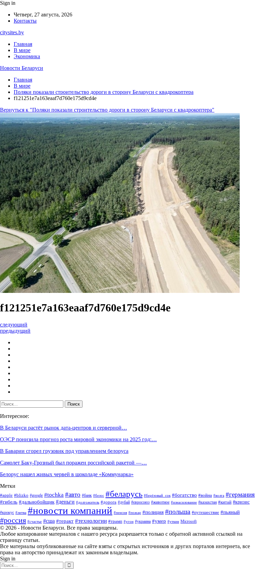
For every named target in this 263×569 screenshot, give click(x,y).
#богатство (184, 495)
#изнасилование (184, 502)
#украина (143, 521)
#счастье (34, 521)
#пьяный (230, 512)
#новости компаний (70, 510)
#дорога (108, 502)
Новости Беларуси (21, 68)
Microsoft (188, 521)
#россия (13, 520)
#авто (72, 494)
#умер (159, 521)
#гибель (8, 502)
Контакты (25, 21)
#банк (87, 495)
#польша (177, 511)
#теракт (65, 521)
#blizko (21, 495)
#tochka (54, 495)
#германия (240, 494)
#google (36, 495)
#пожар (134, 513)
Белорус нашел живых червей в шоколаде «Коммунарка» (67, 474)
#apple (6, 495)
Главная (23, 44)
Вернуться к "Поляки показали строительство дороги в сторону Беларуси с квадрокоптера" (107, 110)
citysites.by (12, 32)
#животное (160, 502)
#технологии (91, 521)
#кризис (241, 502)
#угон (129, 521)
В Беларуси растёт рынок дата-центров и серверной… (63, 428)
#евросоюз (140, 502)
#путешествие (205, 512)
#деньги (65, 502)
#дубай (124, 502)
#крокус (7, 512)
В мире (22, 50)
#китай (224, 502)
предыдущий (15, 331)
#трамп (115, 521)
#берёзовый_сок (157, 495)
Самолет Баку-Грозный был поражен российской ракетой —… (73, 463)
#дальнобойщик (36, 502)
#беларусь (123, 493)
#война (205, 495)
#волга (218, 495)
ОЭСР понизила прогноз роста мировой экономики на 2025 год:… (78, 439)
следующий (13, 324)
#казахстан (207, 502)
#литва (20, 513)
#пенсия (120, 513)
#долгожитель (87, 502)
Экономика (27, 56)
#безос (98, 495)
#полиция (153, 512)
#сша (49, 521)
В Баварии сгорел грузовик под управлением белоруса (64, 451)
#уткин (173, 521)
